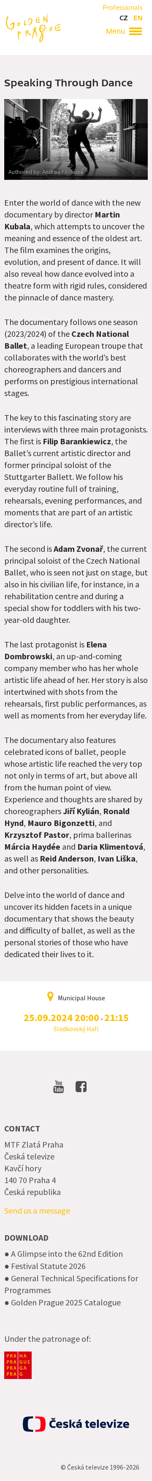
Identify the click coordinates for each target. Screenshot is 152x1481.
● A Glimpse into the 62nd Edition (63, 1253)
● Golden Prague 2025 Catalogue (62, 1302)
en (138, 18)
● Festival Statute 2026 (45, 1266)
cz (123, 18)
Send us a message (37, 1210)
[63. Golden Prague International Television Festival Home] (33, 27)
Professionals (123, 7)
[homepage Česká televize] (76, 1424)
